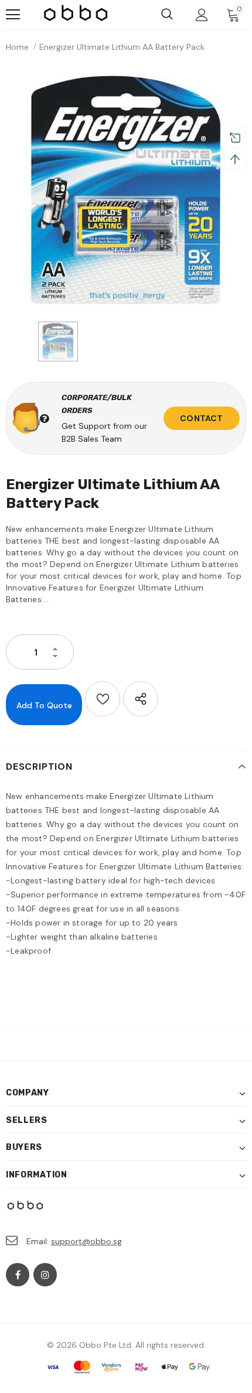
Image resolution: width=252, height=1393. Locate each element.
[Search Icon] (167, 15)
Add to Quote (44, 705)
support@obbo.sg (86, 1241)
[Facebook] (17, 1274)
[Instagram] (45, 1274)
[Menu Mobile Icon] (13, 15)
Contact (201, 418)
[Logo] (76, 14)
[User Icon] (202, 15)
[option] (126, 190)
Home (17, 47)
